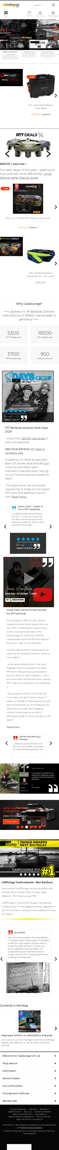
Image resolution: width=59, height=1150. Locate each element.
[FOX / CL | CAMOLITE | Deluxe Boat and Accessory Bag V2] (28, 199)
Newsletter (44, 1128)
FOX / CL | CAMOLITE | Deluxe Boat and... (28, 218)
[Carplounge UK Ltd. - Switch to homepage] (14, 5)
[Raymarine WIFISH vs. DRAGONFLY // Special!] (29, 1041)
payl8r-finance (14, 1131)
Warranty (33, 1128)
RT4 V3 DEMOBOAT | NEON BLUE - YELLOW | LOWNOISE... (41, 275)
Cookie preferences (18, 1128)
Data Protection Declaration (21, 1136)
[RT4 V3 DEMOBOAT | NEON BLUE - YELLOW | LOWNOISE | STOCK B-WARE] (41, 255)
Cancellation (40, 1133)
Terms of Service (43, 1136)
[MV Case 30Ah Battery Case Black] (41, 87)
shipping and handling (31, 1147)
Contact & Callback (42, 1131)
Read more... (19, 496)
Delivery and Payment (23, 1133)
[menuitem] (53, 13)
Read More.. (13, 726)
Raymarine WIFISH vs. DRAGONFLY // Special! (27, 1054)
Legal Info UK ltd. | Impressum (29, 1138)
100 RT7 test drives (33, 438)
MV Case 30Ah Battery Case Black (40, 107)
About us (27, 1131)
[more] (5, 1064)
